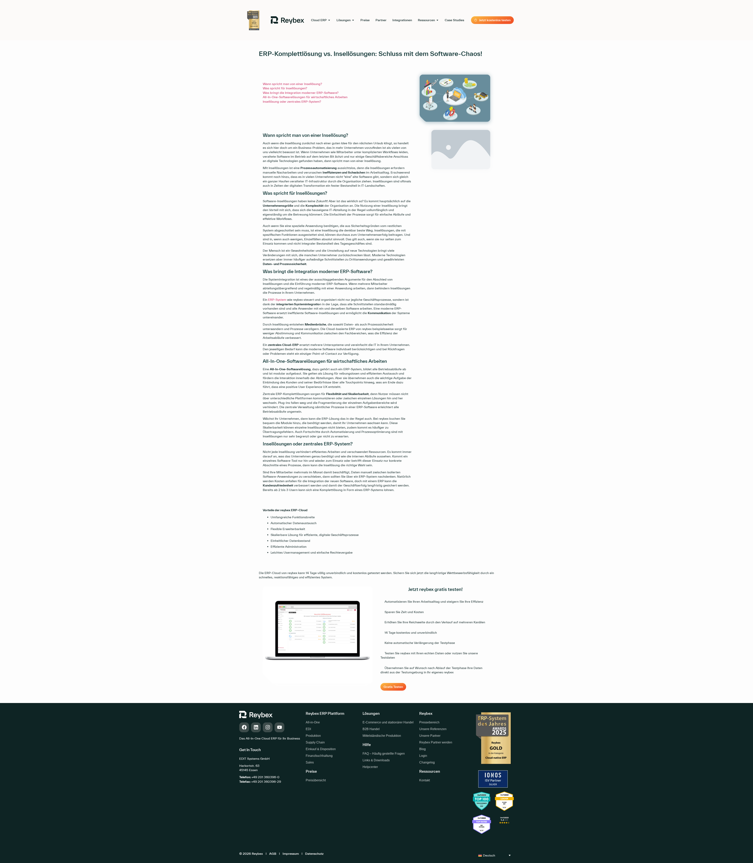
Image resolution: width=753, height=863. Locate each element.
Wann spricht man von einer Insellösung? (292, 84)
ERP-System (277, 299)
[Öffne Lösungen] (353, 20)
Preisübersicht (316, 780)
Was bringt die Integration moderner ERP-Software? (300, 92)
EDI (308, 729)
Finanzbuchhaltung (319, 755)
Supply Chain (315, 742)
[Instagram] (268, 727)
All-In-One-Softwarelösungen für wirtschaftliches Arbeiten (305, 97)
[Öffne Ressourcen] (437, 20)
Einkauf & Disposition (321, 749)
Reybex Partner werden (435, 742)
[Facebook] (244, 727)
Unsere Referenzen (433, 729)
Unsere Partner (429, 735)
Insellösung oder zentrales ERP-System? (292, 101)
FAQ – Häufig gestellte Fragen (384, 753)
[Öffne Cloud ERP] (329, 20)
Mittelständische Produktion (382, 735)
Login (423, 755)
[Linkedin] (256, 727)
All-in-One (313, 722)
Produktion (313, 735)
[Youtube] (279, 727)
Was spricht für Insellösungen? (285, 88)
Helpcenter (370, 767)
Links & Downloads (376, 760)
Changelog (427, 762)
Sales (310, 762)
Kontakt (424, 780)
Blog (422, 749)
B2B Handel (371, 729)
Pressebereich (429, 722)
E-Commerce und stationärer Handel (388, 722)
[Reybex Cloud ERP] (504, 825)
